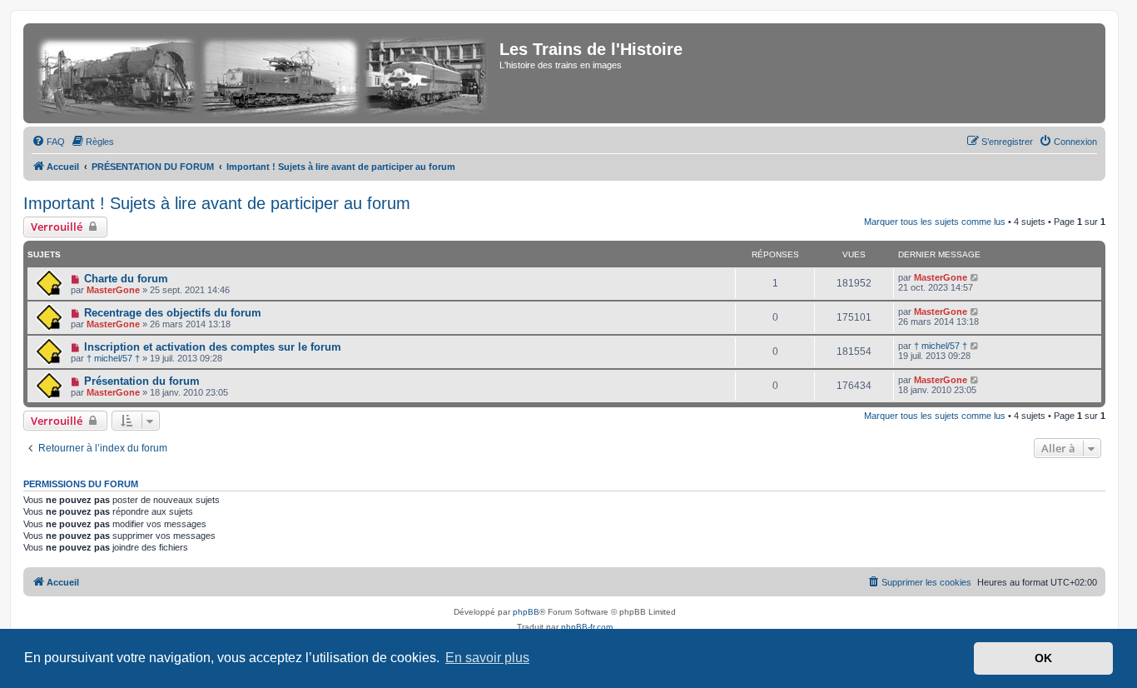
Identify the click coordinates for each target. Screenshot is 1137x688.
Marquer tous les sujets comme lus (934, 222)
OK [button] (1043, 658)
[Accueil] (263, 73)
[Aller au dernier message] (975, 277)
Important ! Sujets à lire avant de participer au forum (216, 203)
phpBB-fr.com (587, 626)
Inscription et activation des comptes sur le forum (212, 347)
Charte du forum (126, 278)
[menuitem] (48, 142)
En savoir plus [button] (487, 658)
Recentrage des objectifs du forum (172, 313)
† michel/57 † (113, 358)
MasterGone (113, 290)
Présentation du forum (142, 381)
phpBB (526, 611)
